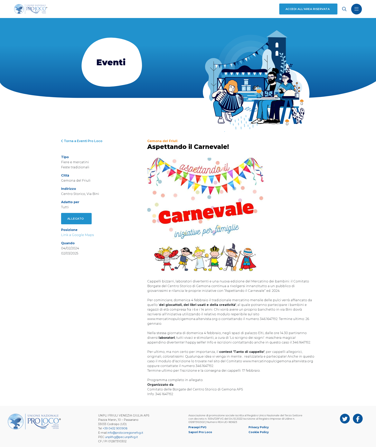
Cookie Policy (259, 432)
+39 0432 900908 (115, 428)
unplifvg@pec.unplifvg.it (121, 437)
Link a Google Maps (77, 235)
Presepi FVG (197, 427)
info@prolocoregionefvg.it (125, 432)
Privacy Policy (259, 427)
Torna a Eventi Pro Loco (82, 141)
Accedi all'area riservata (308, 9)
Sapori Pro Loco (200, 432)
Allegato (75, 218)
